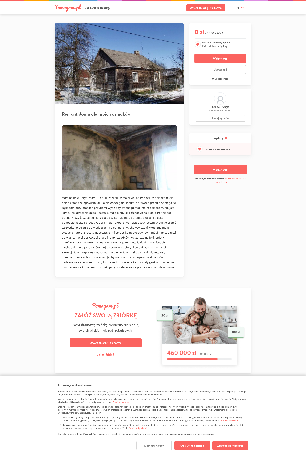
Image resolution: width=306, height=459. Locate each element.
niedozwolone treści (234, 178)
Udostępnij (220, 69)
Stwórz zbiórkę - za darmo (206, 8)
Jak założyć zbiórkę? (97, 8)
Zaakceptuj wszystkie (230, 446)
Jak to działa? (105, 354)
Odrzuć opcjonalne (192, 446)
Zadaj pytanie (220, 118)
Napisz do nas (220, 182)
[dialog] (153, 417)
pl (237, 8)
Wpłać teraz (220, 58)
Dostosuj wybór (154, 446)
